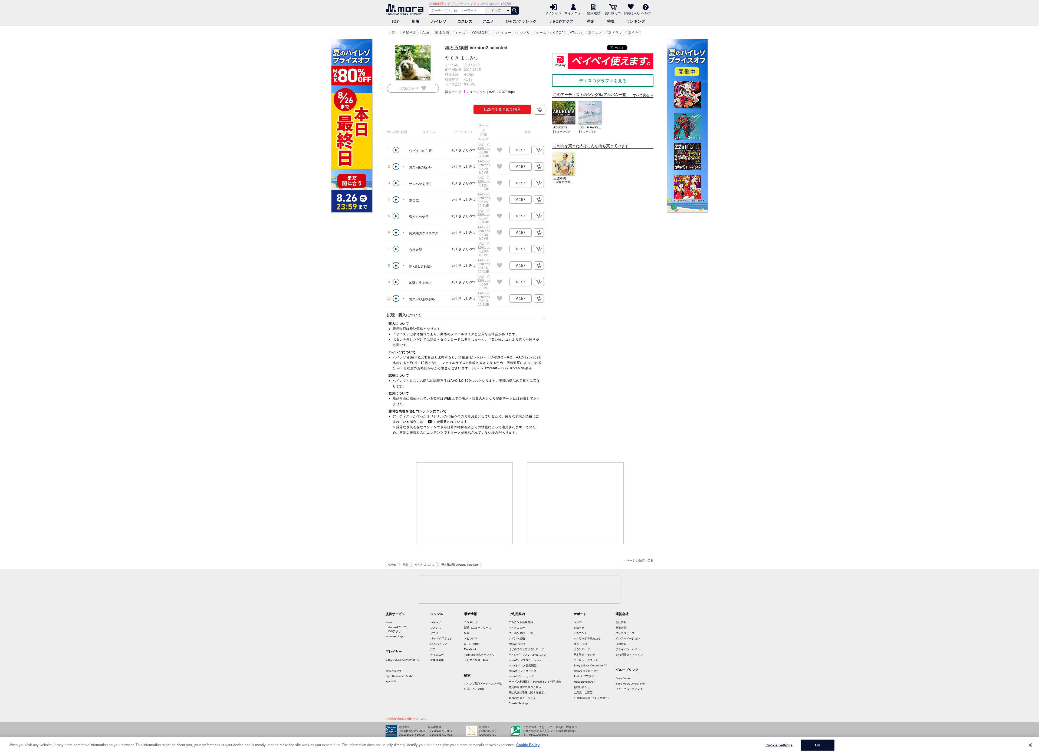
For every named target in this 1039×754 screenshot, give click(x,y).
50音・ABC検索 (474, 688)
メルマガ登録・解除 (476, 660)
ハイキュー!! (504, 33)
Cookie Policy (528, 745)
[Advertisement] (464, 503)
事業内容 (621, 627)
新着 (415, 21)
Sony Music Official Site (630, 683)
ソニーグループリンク (629, 688)
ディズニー (437, 654)
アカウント (580, 633)
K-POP (558, 33)
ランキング (635, 21)
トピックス (471, 638)
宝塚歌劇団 (437, 660)
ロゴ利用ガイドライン (522, 697)
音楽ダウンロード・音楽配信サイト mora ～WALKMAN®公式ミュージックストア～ (406, 9)
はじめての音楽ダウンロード (526, 649)
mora (389, 622)
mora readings (394, 636)
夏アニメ (595, 33)
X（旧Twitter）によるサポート (592, 697)
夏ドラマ (615, 33)
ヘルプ (646, 13)
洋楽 (590, 21)
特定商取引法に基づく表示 (525, 687)
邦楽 (405, 564)
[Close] (1030, 745)
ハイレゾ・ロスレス (586, 660)
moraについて (517, 643)
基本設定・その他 (584, 654)
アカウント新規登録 (521, 622)
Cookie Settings (518, 703)
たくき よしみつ (462, 58)
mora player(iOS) (584, 681)
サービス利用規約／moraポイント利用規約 (535, 681)
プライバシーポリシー (629, 649)
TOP (395, 21)
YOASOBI (480, 33)
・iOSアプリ (393, 631)
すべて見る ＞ (643, 95)
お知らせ (579, 627)
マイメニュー (574, 13)
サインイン (553, 13)
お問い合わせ (582, 687)
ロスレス (464, 21)
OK (817, 745)
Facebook (470, 649)
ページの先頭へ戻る (640, 560)
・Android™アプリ (397, 627)
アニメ (488, 21)
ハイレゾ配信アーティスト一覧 (483, 683)
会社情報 (621, 622)
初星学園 (409, 33)
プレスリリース (625, 633)
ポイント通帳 (517, 638)
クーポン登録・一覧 (521, 633)
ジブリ (525, 33)
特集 (611, 21)
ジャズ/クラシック (521, 21)
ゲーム (541, 33)
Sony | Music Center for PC (402, 659)
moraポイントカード (521, 676)
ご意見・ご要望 (583, 692)
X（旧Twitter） (473, 643)
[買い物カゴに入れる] (539, 110)
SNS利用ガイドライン (629, 654)
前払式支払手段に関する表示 (526, 692)
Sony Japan (623, 678)
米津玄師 (442, 33)
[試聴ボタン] (396, 150)
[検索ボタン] (514, 10)
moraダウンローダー (586, 670)
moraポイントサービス (523, 670)
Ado (425, 33)
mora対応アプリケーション (525, 660)
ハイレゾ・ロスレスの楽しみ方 (528, 654)
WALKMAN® (393, 670)
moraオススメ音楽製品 (523, 665)
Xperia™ (391, 681)
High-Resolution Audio (399, 676)
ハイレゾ (438, 21)
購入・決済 (580, 643)
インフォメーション (628, 638)
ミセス (460, 33)
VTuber (576, 33)
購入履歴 (593, 13)
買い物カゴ (613, 13)
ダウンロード (582, 649)
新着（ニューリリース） (479, 627)
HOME (392, 564)
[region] (519, 745)
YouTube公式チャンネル (479, 654)
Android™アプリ (584, 676)
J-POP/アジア (561, 21)
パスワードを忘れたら (587, 638)
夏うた (633, 33)
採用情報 (621, 643)
